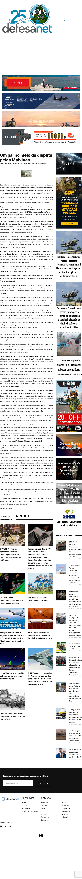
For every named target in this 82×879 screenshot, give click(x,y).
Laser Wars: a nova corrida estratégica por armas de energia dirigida (12, 676)
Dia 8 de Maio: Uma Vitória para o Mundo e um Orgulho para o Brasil (12, 716)
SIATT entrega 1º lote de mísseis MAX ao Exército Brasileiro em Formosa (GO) (40, 635)
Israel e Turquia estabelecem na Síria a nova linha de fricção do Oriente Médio (75, 736)
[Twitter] (6, 826)
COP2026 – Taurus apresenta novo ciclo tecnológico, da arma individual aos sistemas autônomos (10, 554)
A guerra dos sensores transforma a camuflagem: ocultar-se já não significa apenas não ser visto (75, 599)
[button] (70, 15)
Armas (25, 163)
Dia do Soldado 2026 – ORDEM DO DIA (74, 646)
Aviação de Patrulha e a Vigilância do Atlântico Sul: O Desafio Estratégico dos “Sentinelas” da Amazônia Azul (12, 638)
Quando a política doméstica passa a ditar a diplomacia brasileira (11, 600)
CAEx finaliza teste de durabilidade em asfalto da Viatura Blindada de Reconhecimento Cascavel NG (75, 549)
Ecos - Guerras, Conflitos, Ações (37, 163)
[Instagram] (10, 826)
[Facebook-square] (1, 826)
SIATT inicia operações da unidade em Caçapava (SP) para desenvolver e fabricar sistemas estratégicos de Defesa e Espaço (75, 625)
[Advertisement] (41, 50)
